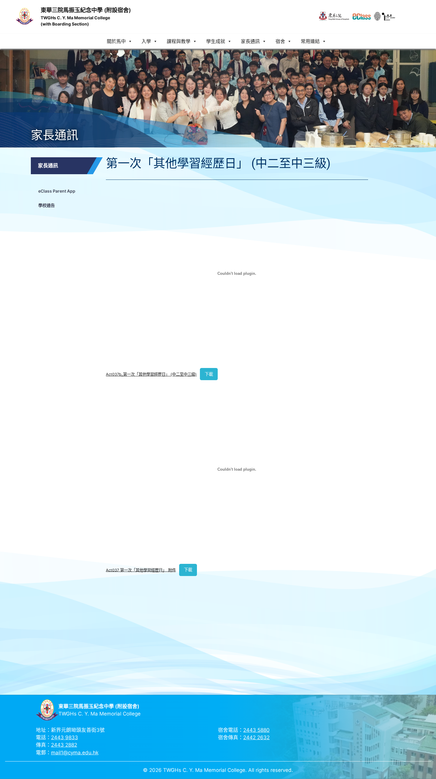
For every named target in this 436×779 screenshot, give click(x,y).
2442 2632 (256, 737)
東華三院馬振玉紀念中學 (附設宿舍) (86, 10)
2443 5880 (256, 730)
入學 (146, 41)
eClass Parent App (56, 190)
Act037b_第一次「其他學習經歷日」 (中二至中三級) (151, 374)
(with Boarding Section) (65, 23)
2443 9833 (64, 737)
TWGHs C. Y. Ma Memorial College (75, 17)
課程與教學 (178, 41)
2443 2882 (64, 745)
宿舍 (280, 41)
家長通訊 (250, 41)
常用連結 (310, 41)
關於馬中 (116, 41)
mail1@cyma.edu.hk (74, 753)
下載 (209, 374)
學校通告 (46, 205)
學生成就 (215, 41)
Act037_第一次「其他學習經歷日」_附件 (141, 569)
